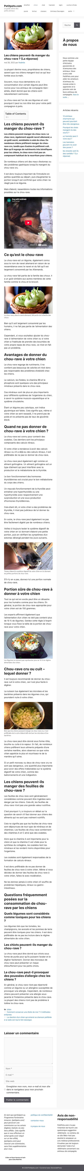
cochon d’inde (72, 5)
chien (36, 5)
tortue (34, 11)
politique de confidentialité (42, 1115)
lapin (60, 5)
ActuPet (27, 5)
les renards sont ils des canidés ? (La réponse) (70, 153)
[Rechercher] (77, 25)
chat (43, 5)
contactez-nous (37, 1121)
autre (70, 11)
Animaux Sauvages (57, 11)
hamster (52, 5)
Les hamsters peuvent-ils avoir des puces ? (70, 144)
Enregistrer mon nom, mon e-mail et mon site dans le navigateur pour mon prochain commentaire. (28, 1089)
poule (26, 11)
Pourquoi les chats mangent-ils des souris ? (70, 130)
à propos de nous (38, 1126)
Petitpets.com (13, 5)
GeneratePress (56, 1168)
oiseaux (43, 11)
